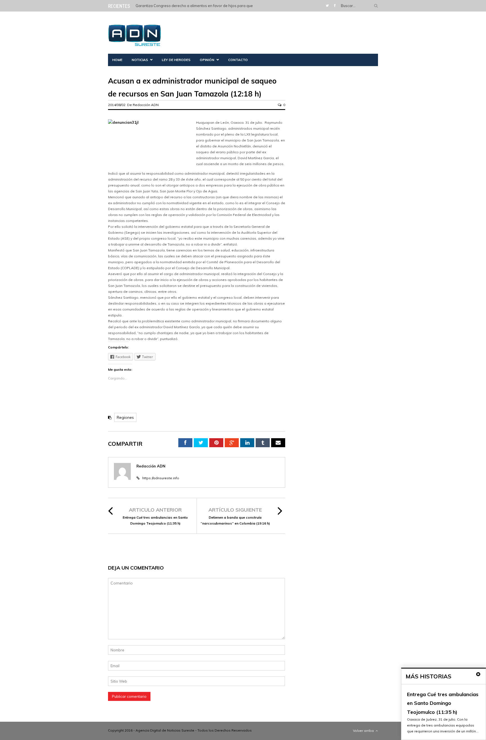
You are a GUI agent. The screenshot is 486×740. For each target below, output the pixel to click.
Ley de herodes (176, 60)
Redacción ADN (146, 105)
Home (117, 60)
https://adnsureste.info (160, 478)
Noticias (140, 60)
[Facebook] (335, 5)
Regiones (125, 417)
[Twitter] (327, 5)
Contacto (238, 60)
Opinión (207, 60)
